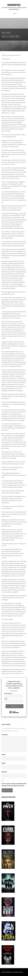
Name (5, 698)
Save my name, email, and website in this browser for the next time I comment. (14, 784)
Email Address (8, 693)
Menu (14, 13)
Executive (20, 972)
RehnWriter (14, 5)
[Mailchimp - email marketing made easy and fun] (14, 712)
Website (4, 772)
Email (4, 763)
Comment (5, 734)
